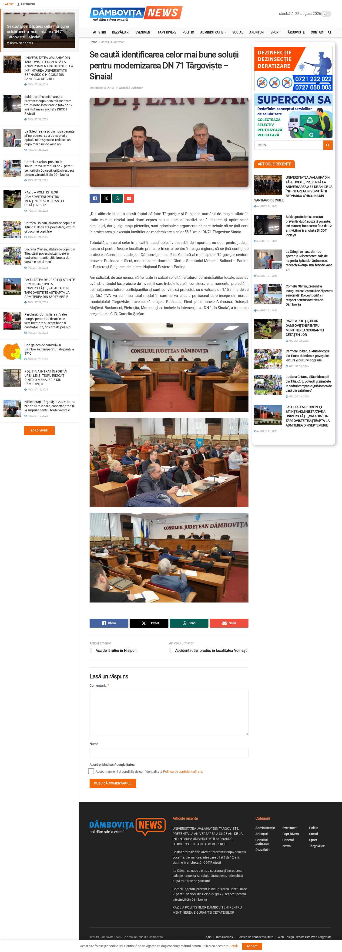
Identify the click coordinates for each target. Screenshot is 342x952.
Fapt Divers (167, 32)
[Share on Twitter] (106, 198)
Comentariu (100, 685)
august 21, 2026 (266, 206)
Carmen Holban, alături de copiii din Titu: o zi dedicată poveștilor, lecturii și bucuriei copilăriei (49, 227)
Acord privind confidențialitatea (112, 764)
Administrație (211, 32)
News (286, 846)
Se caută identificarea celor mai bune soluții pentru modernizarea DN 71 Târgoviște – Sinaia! (38, 31)
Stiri (102, 32)
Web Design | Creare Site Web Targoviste (305, 937)
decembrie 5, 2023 (102, 88)
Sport (275, 32)
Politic (188, 32)
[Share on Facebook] (95, 198)
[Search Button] (330, 32)
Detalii (233, 946)
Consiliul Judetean (112, 42)
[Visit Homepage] (136, 14)
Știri (208, 937)
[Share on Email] (129, 198)
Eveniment (144, 32)
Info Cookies (224, 937)
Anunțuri (256, 32)
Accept (252, 946)
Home (93, 42)
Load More (39, 430)
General (288, 840)
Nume (94, 744)
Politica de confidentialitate (182, 771)
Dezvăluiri (120, 32)
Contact (318, 32)
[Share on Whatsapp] (117, 198)
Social (237, 32)
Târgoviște (295, 32)
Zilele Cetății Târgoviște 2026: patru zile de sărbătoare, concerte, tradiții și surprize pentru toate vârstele (49, 406)
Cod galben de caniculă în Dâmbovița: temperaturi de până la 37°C (49, 349)
